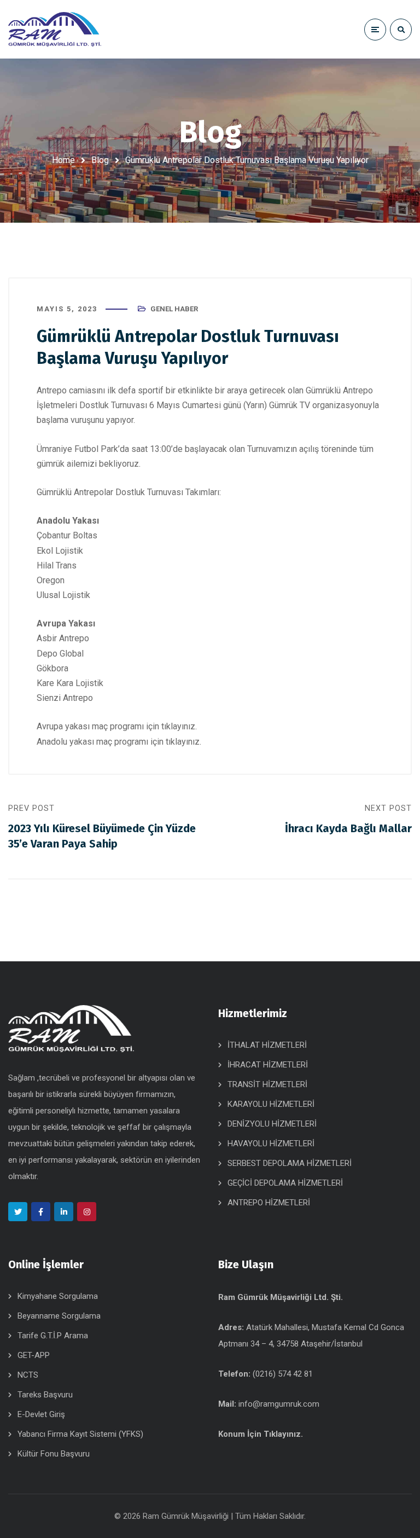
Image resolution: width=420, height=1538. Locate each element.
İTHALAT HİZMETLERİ (267, 1045)
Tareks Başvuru (45, 1395)
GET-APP (34, 1355)
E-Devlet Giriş (41, 1414)
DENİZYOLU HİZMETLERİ (272, 1124)
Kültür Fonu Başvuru (54, 1454)
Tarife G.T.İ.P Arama (53, 1335)
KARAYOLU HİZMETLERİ (271, 1104)
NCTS (28, 1375)
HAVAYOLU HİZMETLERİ (271, 1143)
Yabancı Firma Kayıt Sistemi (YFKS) (80, 1434)
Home (63, 160)
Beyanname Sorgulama (59, 1316)
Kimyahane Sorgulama (58, 1296)
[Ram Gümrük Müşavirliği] (54, 29)
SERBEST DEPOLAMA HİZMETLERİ (290, 1163)
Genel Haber (174, 309)
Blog (100, 160)
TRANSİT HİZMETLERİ (267, 1084)
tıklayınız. (178, 726)
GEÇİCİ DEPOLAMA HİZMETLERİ (285, 1183)
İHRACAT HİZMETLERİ (268, 1065)
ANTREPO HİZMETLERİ (269, 1203)
